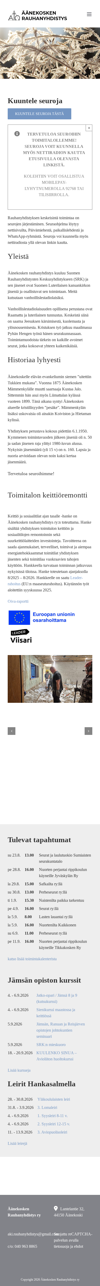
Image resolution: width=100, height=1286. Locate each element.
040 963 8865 (26, 1246)
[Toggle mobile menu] (89, 14)
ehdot (78, 1246)
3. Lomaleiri (47, 1107)
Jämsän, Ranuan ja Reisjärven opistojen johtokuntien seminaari (60, 1030)
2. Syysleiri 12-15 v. (53, 1124)
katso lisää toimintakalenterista (32, 959)
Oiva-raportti (18, 601)
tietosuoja (61, 1246)
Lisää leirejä (17, 1143)
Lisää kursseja (19, 1070)
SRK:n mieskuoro (51, 1044)
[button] (11, 731)
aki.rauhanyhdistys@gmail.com (33, 1234)
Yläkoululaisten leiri (53, 1099)
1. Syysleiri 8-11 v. (52, 1116)
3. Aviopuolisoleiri (52, 1132)
